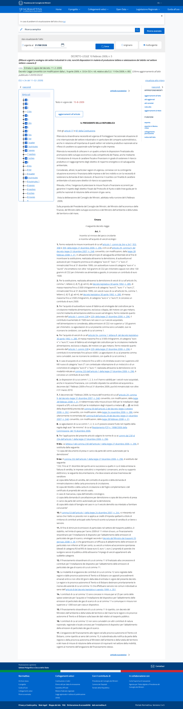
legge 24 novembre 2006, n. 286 (117, 412)
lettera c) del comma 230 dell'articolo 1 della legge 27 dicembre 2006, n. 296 (101, 444)
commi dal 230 (126, 435)
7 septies (31, 154)
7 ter (29, 138)
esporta (147, 122)
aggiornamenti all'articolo (69, 114)
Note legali (43, 705)
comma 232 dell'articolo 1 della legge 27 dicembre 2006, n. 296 (93, 459)
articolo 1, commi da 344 (114, 244)
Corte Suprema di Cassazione (139, 681)
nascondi (27, 87)
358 (58, 248)
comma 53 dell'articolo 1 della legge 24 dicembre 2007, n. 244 (90, 512)
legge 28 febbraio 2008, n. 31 (115, 419)
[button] (63, 44)
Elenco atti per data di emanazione (67, 684)
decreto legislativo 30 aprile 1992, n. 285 (112, 284)
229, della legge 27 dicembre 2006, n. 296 (110, 316)
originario (128, 45)
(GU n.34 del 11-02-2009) (31, 80)
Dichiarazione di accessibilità (79, 705)
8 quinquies (32, 177)
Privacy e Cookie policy (28, 705)
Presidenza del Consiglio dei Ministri (105, 681)
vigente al (29, 45)
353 (134, 244)
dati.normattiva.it (99, 705)
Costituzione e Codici (62, 681)
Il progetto (22, 684)
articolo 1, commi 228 (78, 316)
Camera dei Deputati (99, 684)
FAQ (64, 705)
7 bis (29, 134)
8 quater (31, 173)
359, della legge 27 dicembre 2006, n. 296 (82, 248)
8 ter (29, 170)
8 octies (30, 193)
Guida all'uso (23, 687)
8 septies (31, 189)
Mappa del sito (55, 705)
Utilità (57, 697)
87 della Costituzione (85, 130)
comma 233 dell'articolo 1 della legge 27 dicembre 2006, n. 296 (104, 371)
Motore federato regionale (64, 691)
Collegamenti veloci (25, 691)
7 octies (30, 158)
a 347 (128, 244)
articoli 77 (69, 130)
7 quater (31, 142)
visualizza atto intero (154, 80)
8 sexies (31, 185)
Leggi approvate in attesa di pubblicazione (70, 694)
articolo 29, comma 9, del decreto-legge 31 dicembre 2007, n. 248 (97, 396)
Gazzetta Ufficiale (61, 687)
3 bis (29, 111)
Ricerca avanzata (154, 30)
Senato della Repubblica (100, 687)
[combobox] (79, 29)
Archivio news (24, 681)
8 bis (29, 166)
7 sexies (31, 150)
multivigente (151, 45)
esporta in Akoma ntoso (151, 127)
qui (64, 21)
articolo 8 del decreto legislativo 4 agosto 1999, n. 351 (91, 589)
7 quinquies (32, 146)
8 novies (31, 197)
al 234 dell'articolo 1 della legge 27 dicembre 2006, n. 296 (96, 437)
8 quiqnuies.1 (33, 181)
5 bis (29, 123)
